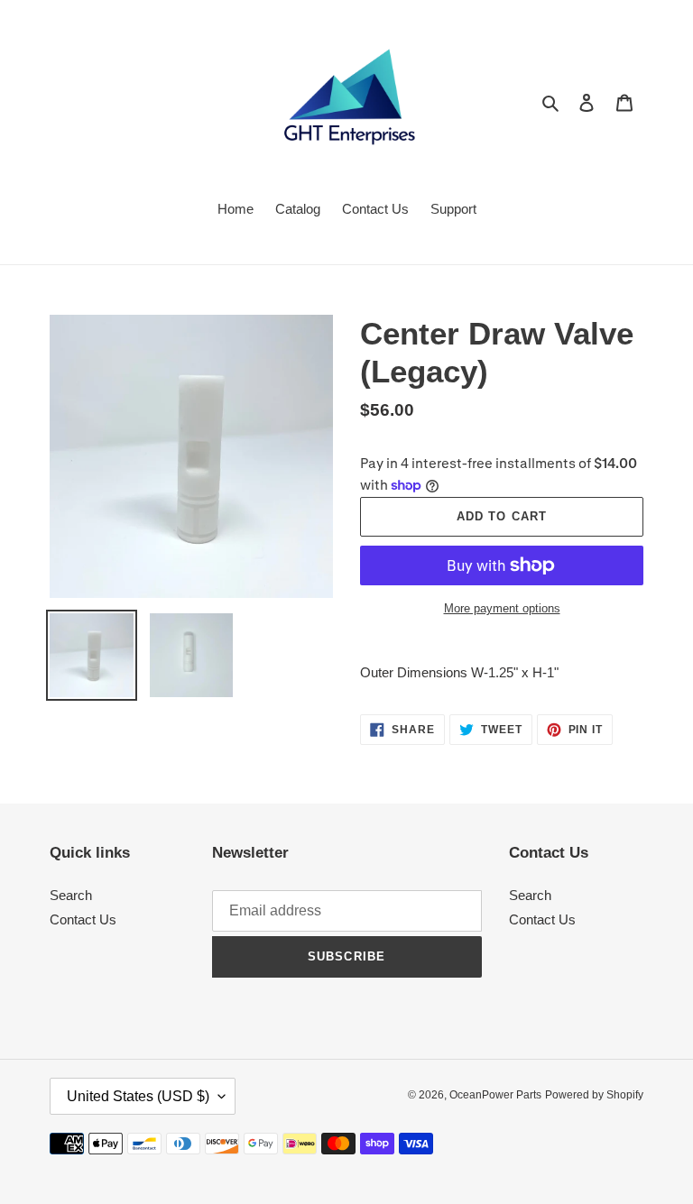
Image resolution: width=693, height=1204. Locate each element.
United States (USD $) (138, 1096)
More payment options (502, 608)
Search (71, 895)
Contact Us (83, 919)
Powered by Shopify (594, 1095)
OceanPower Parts (495, 1095)
